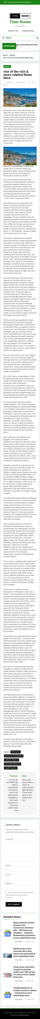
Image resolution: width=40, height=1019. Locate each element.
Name (8, 866)
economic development (13, 756)
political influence (11, 760)
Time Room (20, 21)
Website (9, 884)
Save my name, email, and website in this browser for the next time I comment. (20, 895)
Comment (10, 839)
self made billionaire (12, 764)
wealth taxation (11, 768)
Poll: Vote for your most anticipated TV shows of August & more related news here (18, 2)
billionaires (15, 752)
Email (8, 875)
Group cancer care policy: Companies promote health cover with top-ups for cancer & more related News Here (24, 972)
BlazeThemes (24, 1015)
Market (7, 66)
